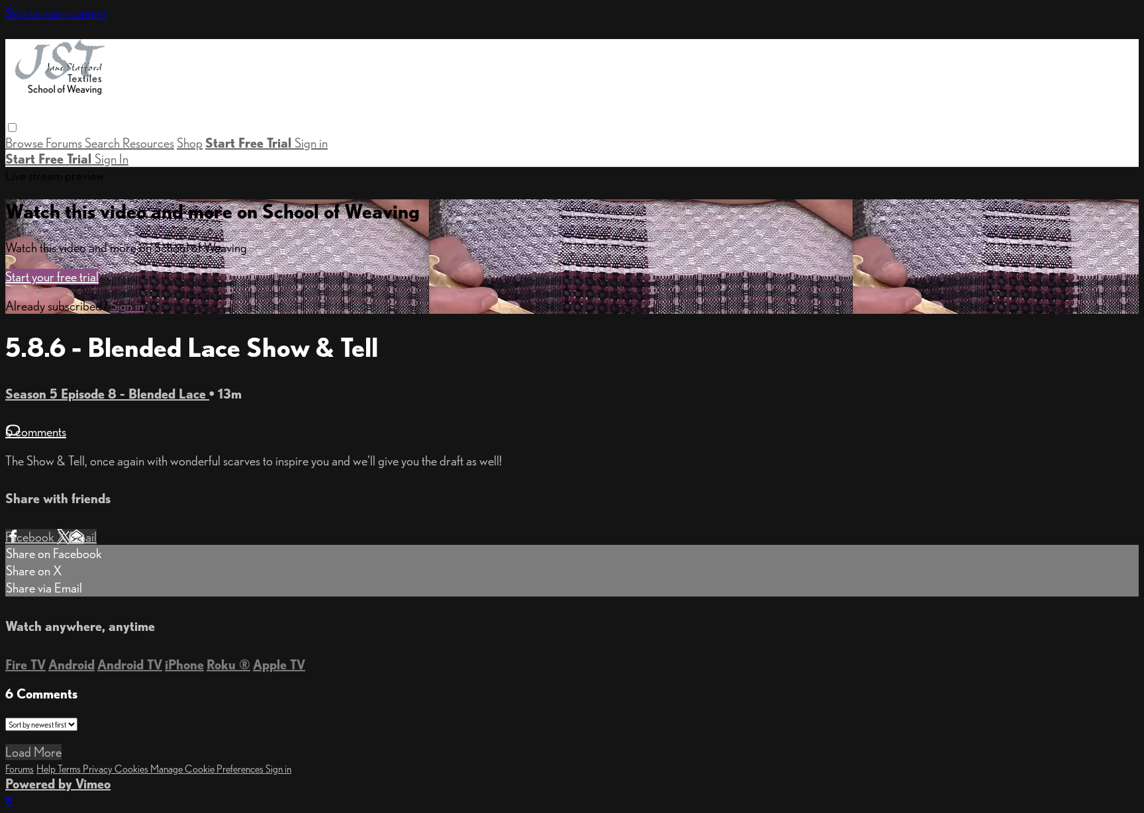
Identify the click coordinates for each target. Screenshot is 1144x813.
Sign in (311, 143)
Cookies (132, 769)
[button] (12, 127)
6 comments (35, 432)
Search (103, 143)
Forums (65, 143)
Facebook (31, 537)
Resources (148, 143)
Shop (190, 143)
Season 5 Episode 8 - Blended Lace (107, 394)
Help (47, 769)
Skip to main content (55, 13)
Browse (25, 143)
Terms (70, 769)
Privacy (99, 769)
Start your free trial (52, 277)
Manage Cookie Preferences (207, 769)
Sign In (111, 159)
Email (83, 537)
